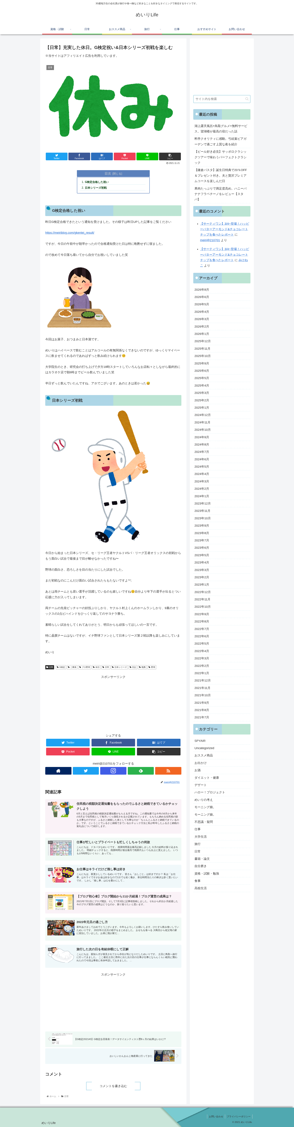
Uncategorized (204, 748)
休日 (97, 667)
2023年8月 (201, 533)
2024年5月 (201, 466)
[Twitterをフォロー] (86, 771)
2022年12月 (202, 592)
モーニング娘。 (205, 807)
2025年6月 (201, 370)
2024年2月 (201, 488)
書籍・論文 (202, 858)
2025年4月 (201, 385)
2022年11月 (202, 599)
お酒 (197, 770)
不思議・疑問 (203, 822)
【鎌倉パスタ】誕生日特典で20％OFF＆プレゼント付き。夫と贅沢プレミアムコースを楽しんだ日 (220, 175)
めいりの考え (203, 799)
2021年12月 (202, 680)
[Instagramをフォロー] (113, 771)
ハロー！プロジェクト (209, 792)
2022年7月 (201, 629)
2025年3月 (201, 393)
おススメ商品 (203, 755)
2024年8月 (201, 444)
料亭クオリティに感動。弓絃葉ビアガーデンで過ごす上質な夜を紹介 (220, 141)
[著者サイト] (58, 771)
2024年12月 (202, 415)
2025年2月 (201, 400)
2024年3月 (201, 481)
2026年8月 (201, 289)
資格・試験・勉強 (206, 873)
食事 (197, 881)
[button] (247, 99)
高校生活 (200, 888)
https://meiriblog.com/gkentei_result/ (69, 232)
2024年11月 (202, 422)
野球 (153, 667)
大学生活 (200, 836)
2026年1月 (201, 334)
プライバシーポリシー (239, 1116)
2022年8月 (201, 621)
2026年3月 (201, 319)
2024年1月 (201, 496)
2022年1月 (201, 673)
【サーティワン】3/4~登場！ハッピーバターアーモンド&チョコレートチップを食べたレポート (224, 229)
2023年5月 (201, 555)
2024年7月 (201, 452)
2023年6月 (201, 547)
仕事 (197, 829)
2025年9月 (201, 363)
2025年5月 (201, 378)
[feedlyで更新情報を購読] (141, 771)
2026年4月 (201, 311)
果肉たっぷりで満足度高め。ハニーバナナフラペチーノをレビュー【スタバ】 (220, 194)
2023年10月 (202, 518)
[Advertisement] (113, 703)
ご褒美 (73, 667)
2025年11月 (202, 348)
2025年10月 (202, 356)
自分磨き (200, 866)
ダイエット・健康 (206, 777)
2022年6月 (201, 636)
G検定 (62, 667)
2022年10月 (202, 606)
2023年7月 (201, 540)
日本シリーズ (121, 667)
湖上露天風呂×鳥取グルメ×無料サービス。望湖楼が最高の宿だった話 (220, 128)
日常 (51, 667)
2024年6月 (201, 459)
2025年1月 (201, 407)
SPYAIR (200, 740)
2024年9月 (201, 437)
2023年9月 (201, 525)
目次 (108, 173)
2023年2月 (201, 577)
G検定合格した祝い (97, 181)
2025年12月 (202, 341)
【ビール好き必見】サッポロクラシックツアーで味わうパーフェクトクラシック (220, 157)
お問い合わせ (216, 1116)
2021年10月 (202, 695)
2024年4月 (201, 474)
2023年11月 (202, 511)
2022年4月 (201, 651)
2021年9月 (201, 702)
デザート (200, 785)
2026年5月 (201, 304)
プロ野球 (86, 667)
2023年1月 (201, 584)
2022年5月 (201, 643)
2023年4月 (201, 562)
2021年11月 (202, 688)
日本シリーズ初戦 (96, 187)
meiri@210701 (210, 240)
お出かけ (200, 763)
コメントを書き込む (113, 1086)
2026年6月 (201, 297)
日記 (134, 667)
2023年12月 (202, 503)
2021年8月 (201, 710)
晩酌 (144, 667)
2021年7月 (201, 717)
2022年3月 (201, 658)
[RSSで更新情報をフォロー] (168, 771)
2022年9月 (201, 614)
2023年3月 (201, 570)
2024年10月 (202, 429)
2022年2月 (201, 666)
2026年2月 (201, 326)
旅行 (197, 844)
